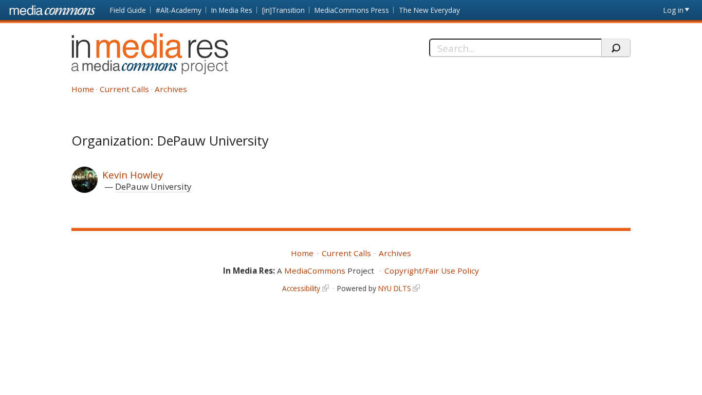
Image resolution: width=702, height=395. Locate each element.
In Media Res (231, 10)
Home (82, 89)
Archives (171, 89)
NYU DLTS (394, 288)
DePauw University (153, 186)
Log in (673, 10)
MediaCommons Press (352, 10)
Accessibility (301, 288)
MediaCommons (314, 270)
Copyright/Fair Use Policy (431, 270)
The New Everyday (429, 10)
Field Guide (128, 10)
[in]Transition (283, 10)
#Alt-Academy (178, 10)
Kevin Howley (132, 174)
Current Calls (124, 89)
